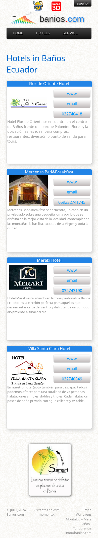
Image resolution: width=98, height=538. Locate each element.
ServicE (70, 33)
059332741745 (71, 202)
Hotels (43, 33)
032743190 (72, 290)
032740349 (72, 379)
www (72, 93)
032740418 (72, 114)
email (72, 103)
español (82, 3)
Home (18, 33)
